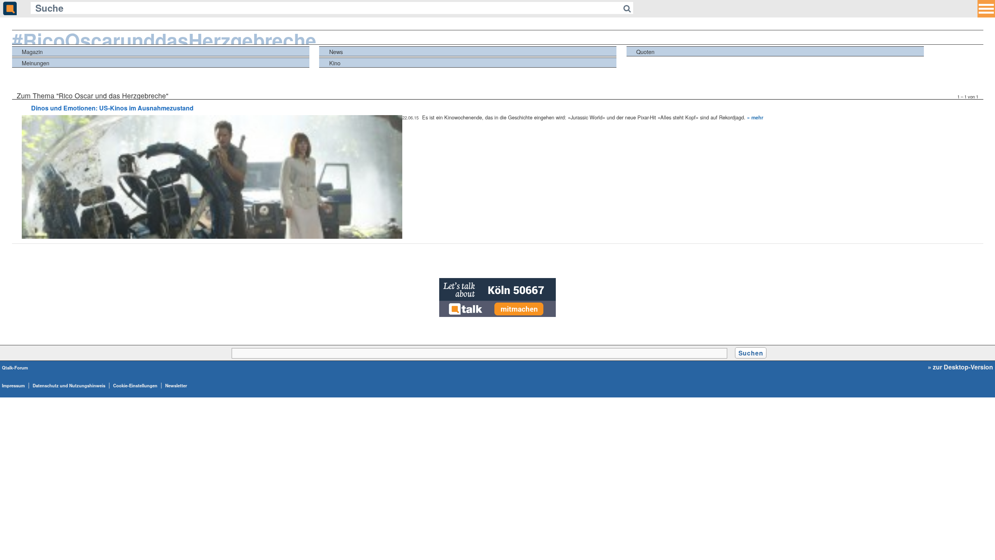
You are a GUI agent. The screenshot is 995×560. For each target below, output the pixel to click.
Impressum (13, 385)
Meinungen (35, 63)
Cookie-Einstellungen (135, 385)
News (336, 51)
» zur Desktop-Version (960, 367)
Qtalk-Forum (15, 367)
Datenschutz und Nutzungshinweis (69, 385)
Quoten (645, 51)
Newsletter (176, 385)
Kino (334, 63)
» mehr (755, 117)
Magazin (32, 51)
